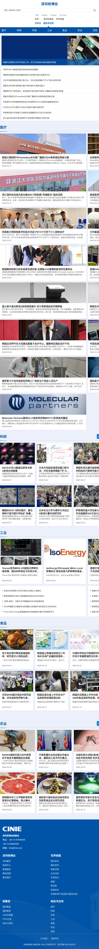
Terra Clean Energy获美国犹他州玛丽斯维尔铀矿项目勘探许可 (29, 612)
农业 (80, 30)
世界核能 (60, 19)
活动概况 (7, 861)
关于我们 (44, 939)
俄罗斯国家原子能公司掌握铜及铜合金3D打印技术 (24, 596)
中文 (37, 15)
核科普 (54, 886)
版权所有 (55, 939)
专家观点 (55, 878)
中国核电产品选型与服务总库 (64, 894)
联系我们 (7, 878)
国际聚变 (7, 911)
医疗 (4, 30)
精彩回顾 (7, 873)
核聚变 (38, 23)
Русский (63, 15)
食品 (64, 30)
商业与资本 (8, 923)
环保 (34, 30)
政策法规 (55, 869)
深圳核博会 (48, 19)
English (44, 15)
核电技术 (55, 890)
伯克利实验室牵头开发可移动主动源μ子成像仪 (22, 591)
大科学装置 (8, 915)
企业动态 (55, 873)
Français (53, 15)
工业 (49, 30)
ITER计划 (7, 919)
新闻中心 (7, 865)
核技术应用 (48, 23)
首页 (37, 19)
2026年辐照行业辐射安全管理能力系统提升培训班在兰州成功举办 (30, 607)
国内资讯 (55, 861)
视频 (53, 882)
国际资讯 (55, 865)
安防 (95, 30)
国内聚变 (7, 907)
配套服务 (7, 869)
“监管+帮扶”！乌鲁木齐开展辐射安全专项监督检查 (24, 601)
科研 (19, 30)
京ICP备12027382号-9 (66, 945)
